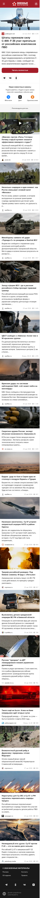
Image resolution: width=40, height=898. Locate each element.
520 (37, 861)
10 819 (36, 160)
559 (37, 768)
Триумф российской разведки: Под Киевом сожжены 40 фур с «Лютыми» (18, 573)
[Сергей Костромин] (3, 258)
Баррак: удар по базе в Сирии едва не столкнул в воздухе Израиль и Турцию (19, 478)
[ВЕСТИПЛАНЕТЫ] (3, 545)
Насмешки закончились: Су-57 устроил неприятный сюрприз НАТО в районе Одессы (19, 524)
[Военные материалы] (20, 4)
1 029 (36, 449)
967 (37, 494)
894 (37, 544)
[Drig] (3, 683)
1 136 (36, 404)
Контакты (24, 872)
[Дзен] (33, 885)
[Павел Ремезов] (3, 308)
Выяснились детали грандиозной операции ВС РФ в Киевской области (18, 616)
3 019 (36, 210)
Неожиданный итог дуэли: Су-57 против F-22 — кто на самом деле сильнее (19, 845)
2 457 (36, 258)
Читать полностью (20, 70)
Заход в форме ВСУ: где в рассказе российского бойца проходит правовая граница (19, 288)
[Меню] (4, 4)
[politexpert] (3, 34)
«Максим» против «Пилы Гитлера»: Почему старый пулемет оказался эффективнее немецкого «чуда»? (17, 139)
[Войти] (36, 4)
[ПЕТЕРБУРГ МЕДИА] (3, 861)
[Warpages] (3, 816)
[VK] (24, 885)
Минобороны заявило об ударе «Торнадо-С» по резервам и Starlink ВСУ (19, 239)
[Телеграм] (6, 885)
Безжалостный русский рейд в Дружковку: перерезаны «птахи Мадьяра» (15, 753)
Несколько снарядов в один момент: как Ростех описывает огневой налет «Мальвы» (20, 189)
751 (37, 683)
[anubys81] (3, 160)
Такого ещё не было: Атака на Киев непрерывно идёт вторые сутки (17, 711)
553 (37, 816)
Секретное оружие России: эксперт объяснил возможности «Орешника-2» (19, 432)
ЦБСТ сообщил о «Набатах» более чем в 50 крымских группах (20, 337)
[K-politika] (3, 633)
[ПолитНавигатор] (3, 723)
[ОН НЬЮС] (3, 449)
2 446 (36, 308)
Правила (24, 875)
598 (37, 723)
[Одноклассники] (15, 885)
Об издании (7, 875)
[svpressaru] (3, 587)
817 (37, 587)
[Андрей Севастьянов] (3, 210)
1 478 (36, 356)
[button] (4, 78)
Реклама (6, 872)
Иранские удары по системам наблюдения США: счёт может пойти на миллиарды (19, 386)
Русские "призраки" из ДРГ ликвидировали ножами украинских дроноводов (18, 662)
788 (37, 632)
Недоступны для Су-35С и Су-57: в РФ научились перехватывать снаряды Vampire (19, 798)
